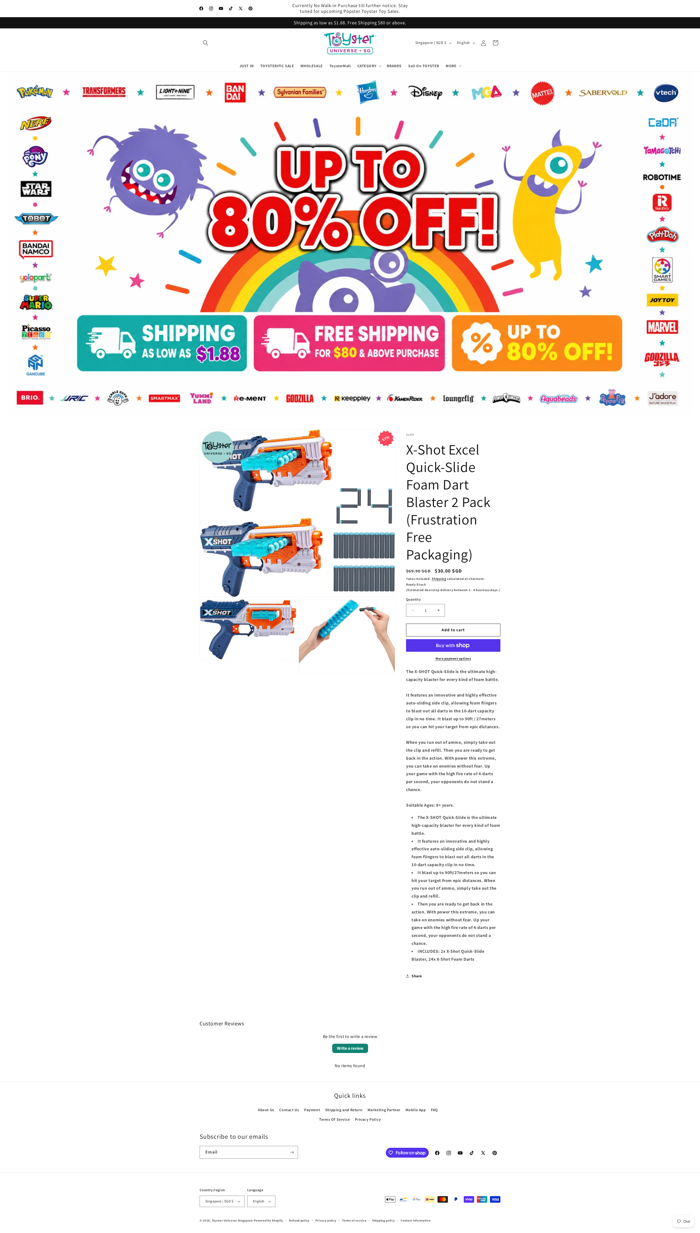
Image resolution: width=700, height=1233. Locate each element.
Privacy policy (326, 1220)
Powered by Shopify (269, 1220)
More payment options (453, 658)
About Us (266, 1109)
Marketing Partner (384, 1109)
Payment (312, 1109)
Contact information (415, 1220)
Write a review (350, 1048)
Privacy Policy (368, 1119)
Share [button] (417, 976)
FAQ (434, 1109)
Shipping (439, 579)
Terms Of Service (334, 1119)
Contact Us (289, 1109)
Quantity (413, 599)
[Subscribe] (292, 1152)
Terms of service (354, 1220)
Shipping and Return (343, 1109)
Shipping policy (383, 1220)
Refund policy (299, 1220)
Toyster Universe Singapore (232, 1220)
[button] (206, 43)
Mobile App (416, 1109)
